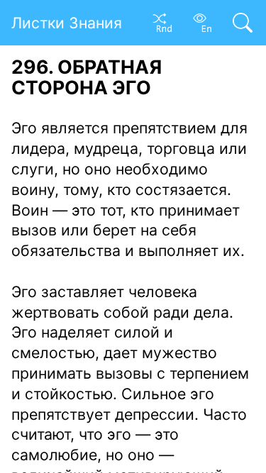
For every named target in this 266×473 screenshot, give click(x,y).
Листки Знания (66, 22)
